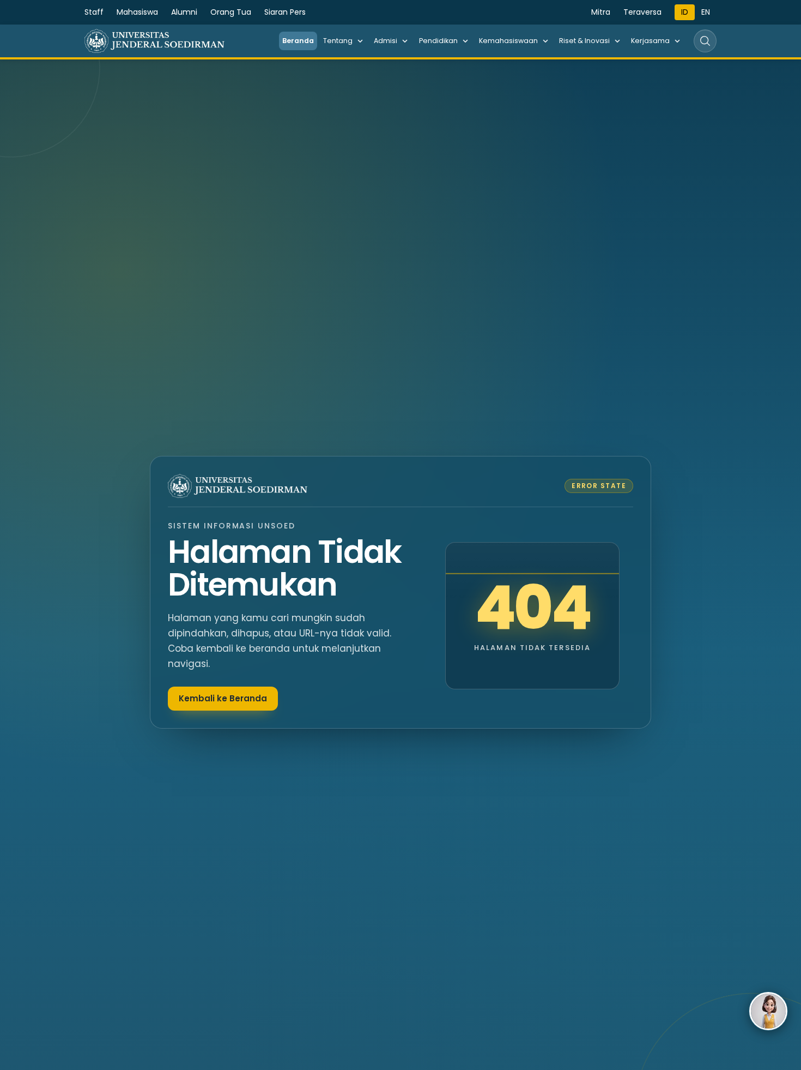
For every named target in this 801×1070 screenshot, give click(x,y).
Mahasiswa (137, 12)
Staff (94, 12)
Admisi (385, 40)
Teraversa (642, 12)
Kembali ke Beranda (223, 698)
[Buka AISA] (768, 1011)
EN (705, 12)
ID (684, 12)
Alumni (184, 12)
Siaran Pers (285, 12)
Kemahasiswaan (508, 40)
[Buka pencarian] (705, 40)
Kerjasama (650, 40)
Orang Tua (230, 12)
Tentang (338, 40)
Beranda (298, 40)
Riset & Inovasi (584, 40)
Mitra (600, 12)
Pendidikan (438, 40)
